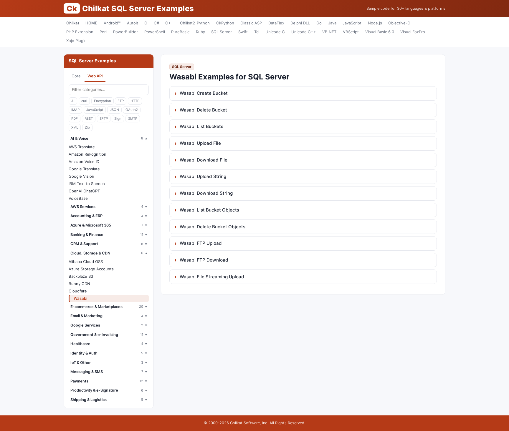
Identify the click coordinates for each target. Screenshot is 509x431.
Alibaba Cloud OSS (86, 261)
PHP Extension (79, 31)
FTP (121, 101)
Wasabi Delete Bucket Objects (212, 226)
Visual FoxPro (412, 31)
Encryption (102, 101)
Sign (117, 119)
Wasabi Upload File (200, 143)
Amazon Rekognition (87, 154)
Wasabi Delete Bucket (203, 110)
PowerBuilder (125, 31)
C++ (169, 23)
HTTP (134, 101)
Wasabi (80, 298)
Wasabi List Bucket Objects (209, 210)
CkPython (225, 23)
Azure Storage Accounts (91, 269)
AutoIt (132, 23)
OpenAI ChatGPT (84, 191)
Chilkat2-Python (195, 23)
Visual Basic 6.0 (379, 31)
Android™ (112, 23)
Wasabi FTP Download (204, 260)
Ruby (200, 31)
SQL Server (221, 31)
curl (84, 101)
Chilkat (72, 23)
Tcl (256, 31)
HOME (91, 23)
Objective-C (399, 23)
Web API (95, 76)
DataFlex (276, 23)
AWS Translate (82, 146)
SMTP (132, 119)
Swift (243, 31)
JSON (114, 110)
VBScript (351, 31)
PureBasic (180, 31)
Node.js (375, 23)
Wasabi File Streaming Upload (212, 276)
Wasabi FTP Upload (201, 243)
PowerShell (154, 31)
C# (156, 23)
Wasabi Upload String (203, 176)
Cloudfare (78, 291)
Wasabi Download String (206, 193)
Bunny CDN (79, 283)
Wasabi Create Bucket (204, 93)
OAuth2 (131, 110)
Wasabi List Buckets (201, 126)
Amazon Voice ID (84, 161)
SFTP (104, 119)
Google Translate (84, 169)
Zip (87, 127)
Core (76, 76)
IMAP (75, 110)
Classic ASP (251, 23)
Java (332, 23)
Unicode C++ (303, 31)
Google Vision (81, 176)
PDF (74, 119)
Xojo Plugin (76, 40)
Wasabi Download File (203, 160)
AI (73, 101)
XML (74, 127)
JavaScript (352, 23)
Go (319, 23)
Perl (103, 31)
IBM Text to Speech (87, 183)
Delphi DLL (300, 23)
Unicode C (275, 31)
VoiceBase (78, 198)
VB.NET (329, 31)
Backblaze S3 (81, 276)
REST (89, 119)
